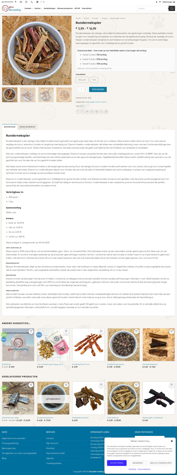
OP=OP (77, 8)
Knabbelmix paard (80, 417)
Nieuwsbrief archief (55, 453)
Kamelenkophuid (150, 364)
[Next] (66, 50)
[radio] (82, 80)
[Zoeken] (172, 8)
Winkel (86, 18)
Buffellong (6, 364)
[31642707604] (37, 2)
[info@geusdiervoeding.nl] (21, 2)
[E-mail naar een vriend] (92, 112)
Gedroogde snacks (117, 18)
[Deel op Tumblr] (101, 112)
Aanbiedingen (49, 8)
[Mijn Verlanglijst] (160, 2)
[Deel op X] (83, 112)
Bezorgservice (9, 448)
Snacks (104, 18)
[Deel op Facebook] (78, 112)
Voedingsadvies (54, 463)
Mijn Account (52, 443)
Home (78, 18)
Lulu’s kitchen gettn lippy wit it (50, 364)
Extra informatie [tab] (27, 127)
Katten (37, 8)
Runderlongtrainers (115, 364)
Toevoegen (98, 89)
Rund (81, 106)
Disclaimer (132, 469)
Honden (28, 8)
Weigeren (138, 463)
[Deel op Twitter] (87, 112)
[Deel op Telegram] (106, 112)
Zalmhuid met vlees (10, 417)
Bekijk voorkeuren (161, 463)
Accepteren (116, 463)
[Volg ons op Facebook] (41, 2)
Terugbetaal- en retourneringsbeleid (19, 453)
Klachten (50, 448)
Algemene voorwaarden (13, 438)
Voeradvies (86, 8)
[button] (172, 441)
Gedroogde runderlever (153, 417)
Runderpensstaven (45, 417)
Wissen (172, 73)
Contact (50, 438)
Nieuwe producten (65, 8)
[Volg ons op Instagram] (43, 2)
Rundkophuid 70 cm (80, 364)
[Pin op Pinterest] (97, 112)
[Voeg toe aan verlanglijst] (31, 331)
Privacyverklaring (144, 469)
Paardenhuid (112, 417)
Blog (4, 458)
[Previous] (7, 50)
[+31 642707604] (32, 2)
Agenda (50, 458)
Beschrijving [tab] (9, 127)
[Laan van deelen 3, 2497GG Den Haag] (16, 2)
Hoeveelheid (80, 74)
